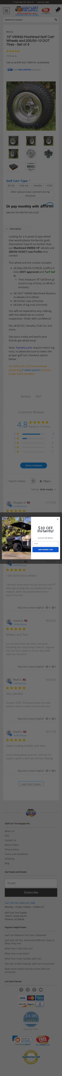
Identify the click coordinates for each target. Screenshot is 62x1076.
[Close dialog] (57, 519)
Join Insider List (45, 549)
